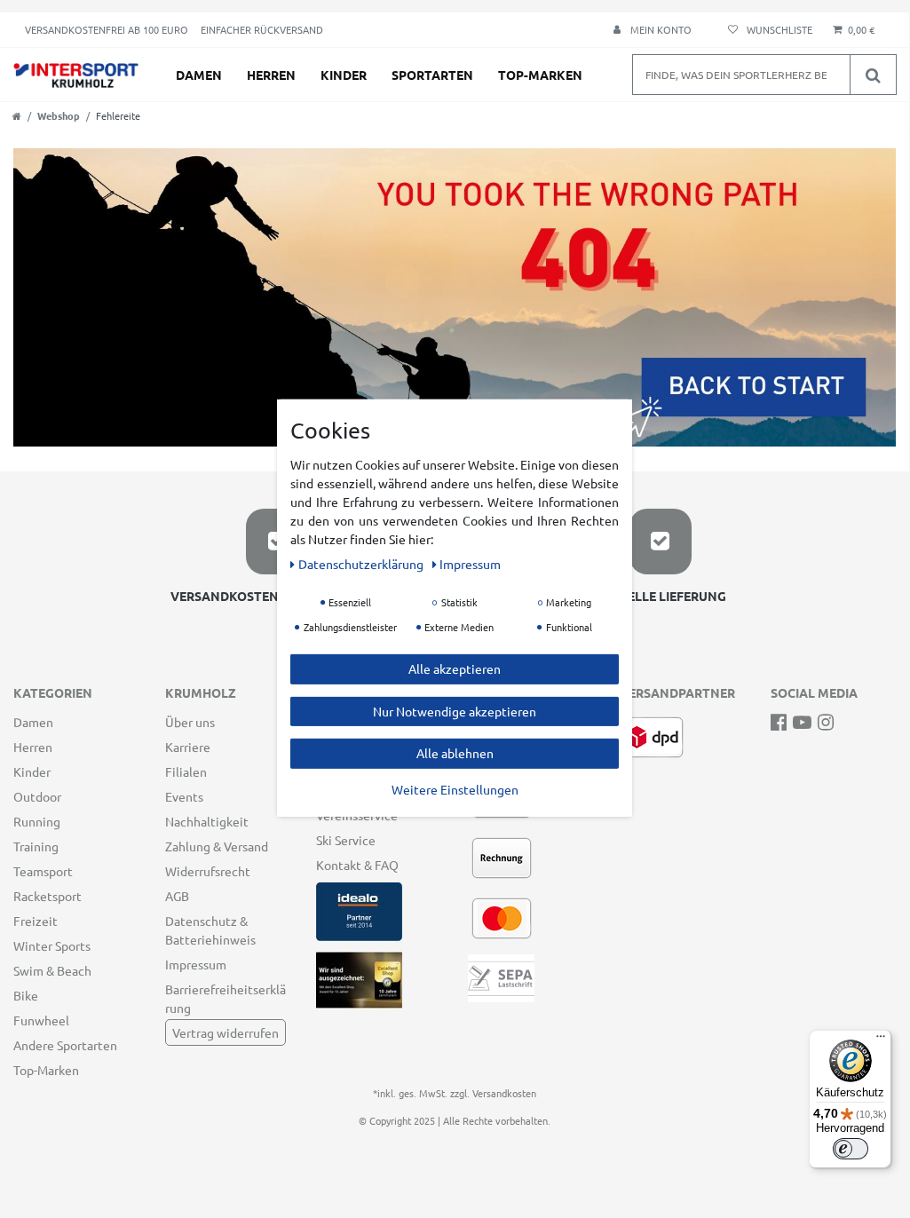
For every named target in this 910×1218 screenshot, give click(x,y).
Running (36, 821)
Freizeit (35, 921)
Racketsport (47, 896)
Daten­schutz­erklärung (362, 564)
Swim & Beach (52, 970)
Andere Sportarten (65, 1045)
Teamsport (43, 871)
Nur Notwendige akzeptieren (454, 710)
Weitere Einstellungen (455, 788)
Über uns (190, 722)
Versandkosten (504, 1093)
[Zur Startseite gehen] (16, 115)
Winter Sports (52, 945)
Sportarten (432, 75)
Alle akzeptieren (454, 668)
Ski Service (346, 840)
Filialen (186, 771)
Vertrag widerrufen (225, 1032)
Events (184, 796)
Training (36, 846)
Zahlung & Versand (216, 846)
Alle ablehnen (455, 753)
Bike (25, 995)
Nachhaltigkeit (207, 821)
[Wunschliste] (767, 29)
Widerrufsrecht (207, 871)
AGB (177, 896)
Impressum (195, 964)
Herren (271, 75)
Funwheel (41, 1020)
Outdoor (37, 796)
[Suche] (873, 74)
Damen (199, 75)
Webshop (58, 115)
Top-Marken (540, 75)
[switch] (850, 1148)
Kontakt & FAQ (357, 865)
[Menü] (880, 1040)
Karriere (187, 747)
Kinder (343, 75)
